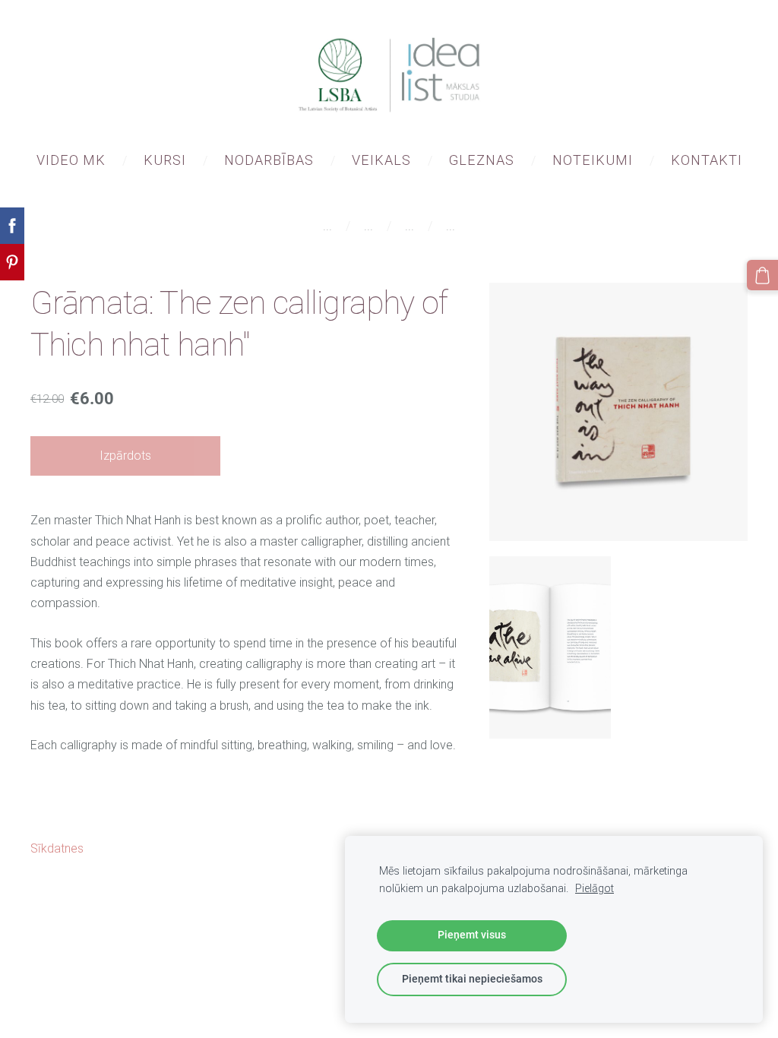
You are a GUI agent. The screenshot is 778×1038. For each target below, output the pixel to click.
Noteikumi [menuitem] (592, 160)
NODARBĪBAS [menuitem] (269, 160)
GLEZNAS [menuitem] (481, 160)
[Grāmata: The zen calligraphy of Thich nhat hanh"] (550, 647)
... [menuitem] (327, 226)
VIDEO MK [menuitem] (71, 160)
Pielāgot (594, 888)
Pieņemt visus (472, 935)
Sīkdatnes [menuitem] (57, 848)
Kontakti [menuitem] (706, 160)
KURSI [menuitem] (165, 160)
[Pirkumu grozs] (762, 275)
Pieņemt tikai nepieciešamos (472, 979)
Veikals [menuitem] (381, 160)
